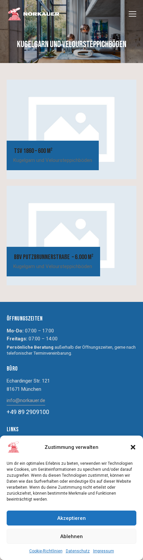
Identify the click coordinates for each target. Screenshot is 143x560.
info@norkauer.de (26, 400)
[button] (133, 447)
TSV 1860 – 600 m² (33, 151)
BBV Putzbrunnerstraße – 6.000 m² (53, 257)
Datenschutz (78, 551)
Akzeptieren (71, 518)
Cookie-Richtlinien (46, 551)
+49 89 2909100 (28, 411)
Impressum (103, 551)
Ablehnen (71, 536)
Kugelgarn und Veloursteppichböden (52, 160)
